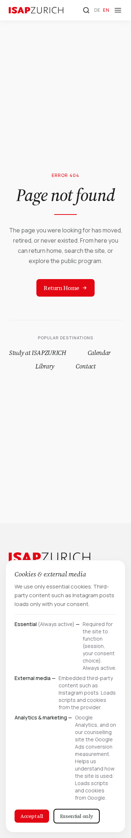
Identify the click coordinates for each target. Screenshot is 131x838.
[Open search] (86, 10)
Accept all (31, 816)
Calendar (99, 352)
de (97, 10)
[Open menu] (118, 10)
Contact (86, 366)
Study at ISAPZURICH (37, 352)
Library (44, 366)
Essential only (76, 816)
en (106, 10)
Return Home (61, 288)
